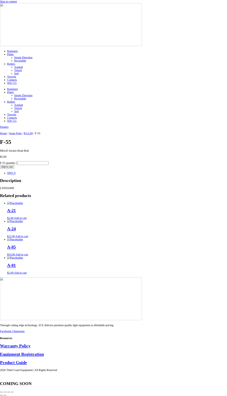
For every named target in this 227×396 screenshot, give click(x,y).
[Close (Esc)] (12, 392)
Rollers (11, 63)
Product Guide (13, 362)
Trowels (11, 76)
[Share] (8, 392)
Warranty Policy (15, 346)
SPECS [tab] (11, 173)
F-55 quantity (7, 162)
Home (3, 133)
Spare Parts (15, 133)
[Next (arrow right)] (5, 395)
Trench (18, 70)
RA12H (28, 133)
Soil (16, 73)
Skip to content (8, 1)
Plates (10, 54)
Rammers (12, 51)
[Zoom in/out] (1, 392)
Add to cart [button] (20, 218)
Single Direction (23, 57)
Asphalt (18, 67)
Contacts (12, 79)
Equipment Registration (22, 354)
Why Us (11, 83)
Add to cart (7, 166)
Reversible (20, 60)
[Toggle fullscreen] (5, 392)
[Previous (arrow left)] (1, 395)
